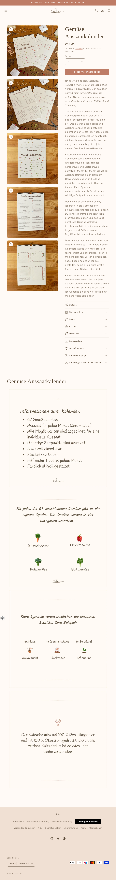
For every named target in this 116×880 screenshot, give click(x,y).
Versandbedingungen (24, 828)
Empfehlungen (71, 828)
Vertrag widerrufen (88, 821)
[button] (6, 10)
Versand (78, 48)
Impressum (18, 821)
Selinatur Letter (53, 828)
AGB (40, 828)
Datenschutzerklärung (38, 821)
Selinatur (18, 873)
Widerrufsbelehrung (62, 821)
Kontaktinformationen (91, 828)
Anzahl (68, 56)
